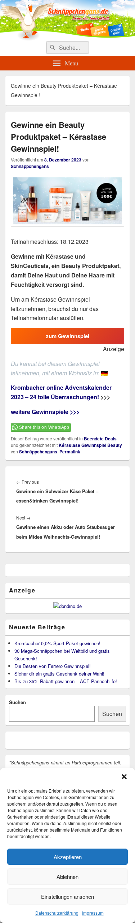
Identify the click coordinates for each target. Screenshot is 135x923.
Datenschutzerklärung (56, 913)
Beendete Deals (100, 438)
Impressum (93, 913)
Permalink (69, 451)
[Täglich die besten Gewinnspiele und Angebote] (67, 38)
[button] (124, 776)
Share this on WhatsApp (44, 427)
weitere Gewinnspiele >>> (45, 411)
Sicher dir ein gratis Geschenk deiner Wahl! (59, 673)
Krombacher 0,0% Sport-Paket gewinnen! (57, 643)
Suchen (17, 702)
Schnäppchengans (30, 166)
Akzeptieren (68, 857)
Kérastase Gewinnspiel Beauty (90, 445)
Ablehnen (67, 876)
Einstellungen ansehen (67, 896)
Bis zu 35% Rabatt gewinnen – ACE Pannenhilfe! (65, 681)
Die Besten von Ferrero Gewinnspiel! (52, 666)
